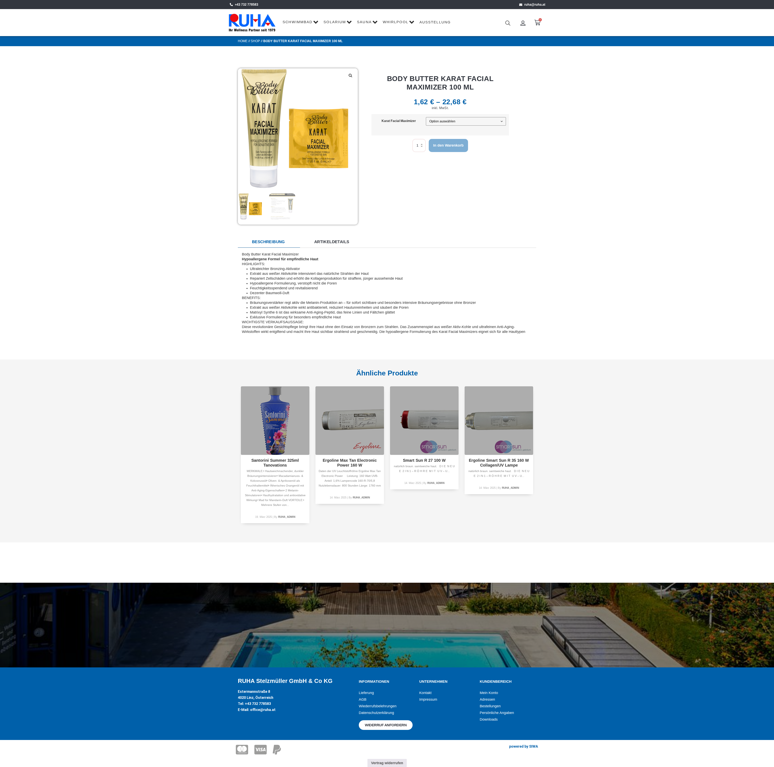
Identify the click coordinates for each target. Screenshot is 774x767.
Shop (255, 41)
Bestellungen (490, 706)
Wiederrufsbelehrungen (377, 706)
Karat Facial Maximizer (399, 120)
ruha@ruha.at (534, 4)
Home (243, 41)
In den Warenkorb (448, 145)
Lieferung (366, 693)
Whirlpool (395, 22)
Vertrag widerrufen (387, 763)
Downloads (489, 719)
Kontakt (425, 693)
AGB (362, 699)
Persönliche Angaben (497, 713)
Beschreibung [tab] (268, 242)
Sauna (364, 22)
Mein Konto (489, 693)
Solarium (335, 22)
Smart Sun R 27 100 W (424, 460)
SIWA (533, 746)
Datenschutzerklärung (376, 713)
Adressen (487, 699)
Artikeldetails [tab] (331, 242)
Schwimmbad (297, 22)
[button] (350, 75)
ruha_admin (286, 516)
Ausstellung (435, 22)
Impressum (428, 699)
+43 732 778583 (246, 4)
